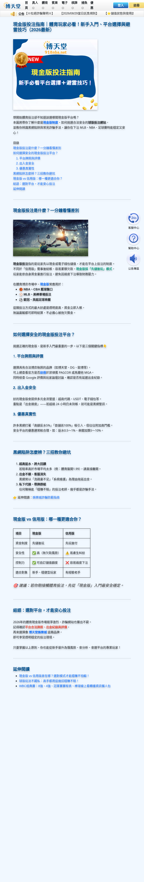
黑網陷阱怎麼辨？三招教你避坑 (34, 173)
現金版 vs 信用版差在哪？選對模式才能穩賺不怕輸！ (54, 675)
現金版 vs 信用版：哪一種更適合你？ (38, 178)
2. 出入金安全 (25, 163)
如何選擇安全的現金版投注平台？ (35, 153)
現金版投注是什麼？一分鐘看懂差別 (37, 148)
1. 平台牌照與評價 (28, 158)
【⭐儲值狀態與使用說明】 (113, 13)
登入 (121, 5)
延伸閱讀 (19, 188)
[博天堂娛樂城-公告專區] (133, 261)
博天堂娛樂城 (38, 632)
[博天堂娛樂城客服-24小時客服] (133, 220)
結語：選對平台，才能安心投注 (34, 183)
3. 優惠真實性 (25, 168)
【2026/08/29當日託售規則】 (70, 13)
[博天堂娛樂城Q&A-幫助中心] (133, 241)
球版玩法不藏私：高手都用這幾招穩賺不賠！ (49, 681)
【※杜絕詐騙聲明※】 (31, 13)
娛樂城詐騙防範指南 (46, 497)
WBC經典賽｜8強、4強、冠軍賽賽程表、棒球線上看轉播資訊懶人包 (65, 686)
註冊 (137, 5)
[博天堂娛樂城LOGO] (12, 5)
